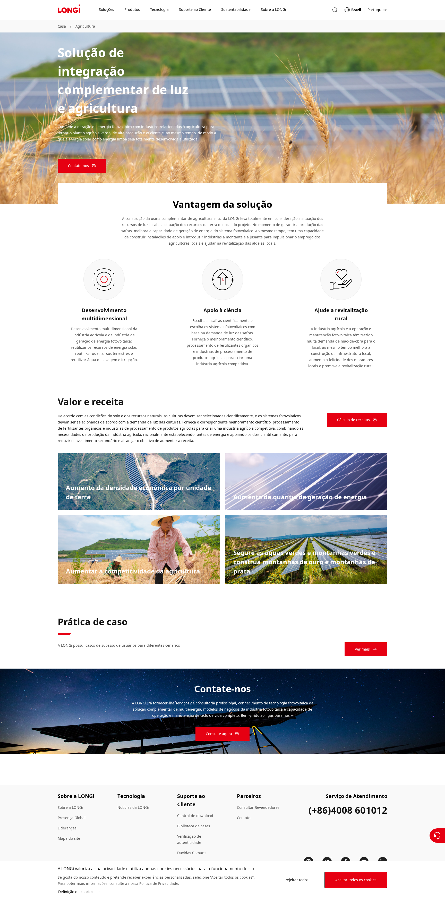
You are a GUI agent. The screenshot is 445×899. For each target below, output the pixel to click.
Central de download (195, 815)
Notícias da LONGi (133, 807)
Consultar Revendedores (258, 807)
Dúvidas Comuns (191, 852)
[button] (335, 10)
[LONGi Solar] (69, 10)
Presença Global (71, 817)
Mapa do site (69, 838)
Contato (243, 817)
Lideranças (67, 828)
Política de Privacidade (158, 883)
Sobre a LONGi (70, 807)
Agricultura (85, 26)
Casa (62, 26)
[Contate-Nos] (437, 835)
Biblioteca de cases (193, 825)
